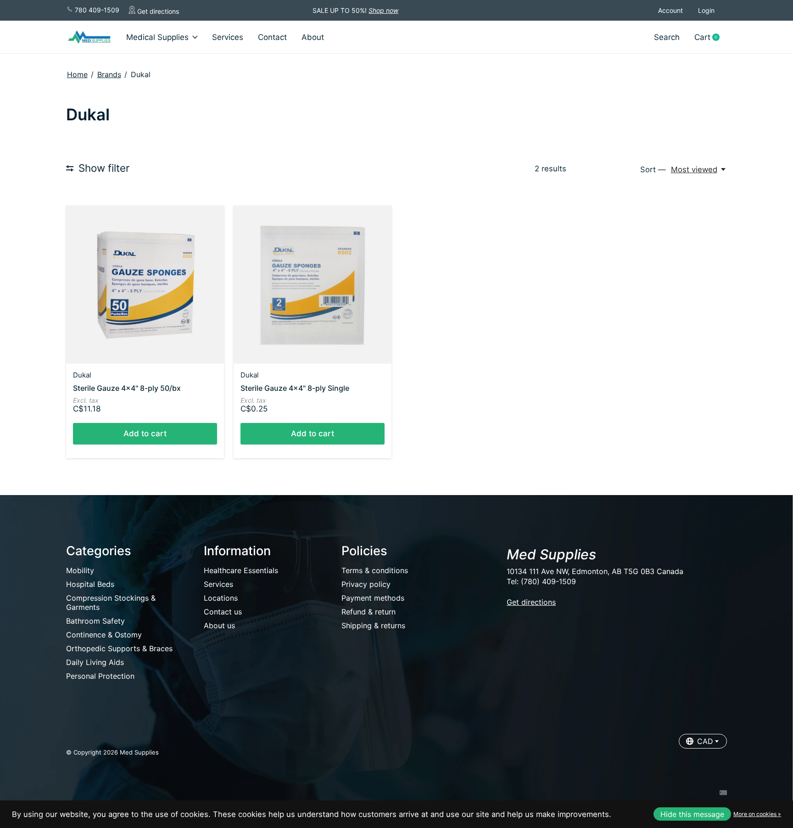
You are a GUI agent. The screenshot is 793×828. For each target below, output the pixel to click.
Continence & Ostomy (104, 634)
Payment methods (372, 598)
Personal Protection (100, 676)
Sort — (653, 169)
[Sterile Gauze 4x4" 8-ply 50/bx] (145, 285)
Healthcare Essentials (241, 570)
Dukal (82, 375)
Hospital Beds (90, 584)
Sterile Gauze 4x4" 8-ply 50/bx (127, 388)
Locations (221, 598)
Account (670, 10)
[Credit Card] (723, 793)
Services (227, 37)
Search (667, 37)
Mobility (80, 570)
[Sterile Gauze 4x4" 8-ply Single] (312, 285)
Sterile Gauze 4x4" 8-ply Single (294, 388)
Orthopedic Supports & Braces (119, 648)
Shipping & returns (373, 625)
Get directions (157, 11)
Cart (710, 37)
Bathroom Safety (95, 620)
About (313, 37)
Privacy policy (366, 584)
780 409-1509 (96, 10)
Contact (272, 37)
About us (219, 625)
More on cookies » (757, 814)
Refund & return (368, 611)
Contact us (223, 611)
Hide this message (692, 814)
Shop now (383, 10)
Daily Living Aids (95, 662)
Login (706, 10)
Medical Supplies (157, 37)
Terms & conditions (374, 570)
